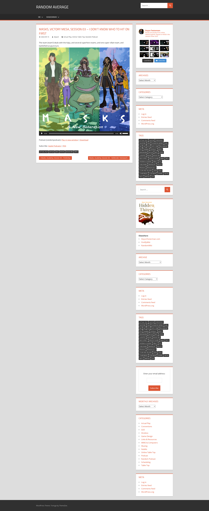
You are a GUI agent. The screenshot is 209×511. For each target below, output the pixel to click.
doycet (56, 37)
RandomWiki (51, 17)
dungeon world (157, 143)
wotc (141, 177)
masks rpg (69, 152)
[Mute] (121, 133)
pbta (76, 152)
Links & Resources (149, 439)
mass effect (143, 158)
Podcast (144, 455)
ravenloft (152, 164)
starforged (143, 174)
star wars (152, 174)
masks (62, 152)
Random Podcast (92, 37)
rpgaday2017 (151, 168)
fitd (140, 149)
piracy (155, 161)
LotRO (161, 152)
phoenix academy (145, 161)
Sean (155, 170)
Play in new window (70, 140)
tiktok (166, 174)
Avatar (151, 140)
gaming (146, 149)
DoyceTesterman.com (150, 239)
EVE (140, 146)
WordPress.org (147, 123)
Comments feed (148, 120)
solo (160, 170)
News (162, 158)
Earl (166, 143)
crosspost (159, 140)
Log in (143, 114)
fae (144, 146)
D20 (143, 429)
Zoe (153, 177)
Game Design (147, 436)
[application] (84, 133)
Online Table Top (78, 37)
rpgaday (142, 168)
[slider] (125, 133)
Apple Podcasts (54, 146)
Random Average (52, 7)
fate (148, 146)
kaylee (52, 152)
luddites (142, 155)
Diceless (144, 433)
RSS (64, 146)
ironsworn (143, 152)
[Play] (42, 133)
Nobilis (144, 449)
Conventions (146, 426)
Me (39, 17)
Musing (144, 446)
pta (160, 161)
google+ (153, 149)
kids (57, 152)
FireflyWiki (145, 242)
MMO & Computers (149, 442)
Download (84, 140)
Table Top (145, 465)
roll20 (159, 164)
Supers (160, 174)
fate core (155, 146)
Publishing (143, 164)
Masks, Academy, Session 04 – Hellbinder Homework (108, 158)
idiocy (160, 149)
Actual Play (68, 37)
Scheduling (145, 462)
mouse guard (154, 158)
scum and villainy (145, 170)
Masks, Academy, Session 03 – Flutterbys (56, 158)
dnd (148, 143)
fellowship (164, 146)
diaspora (142, 143)
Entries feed (146, 117)
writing (147, 177)
